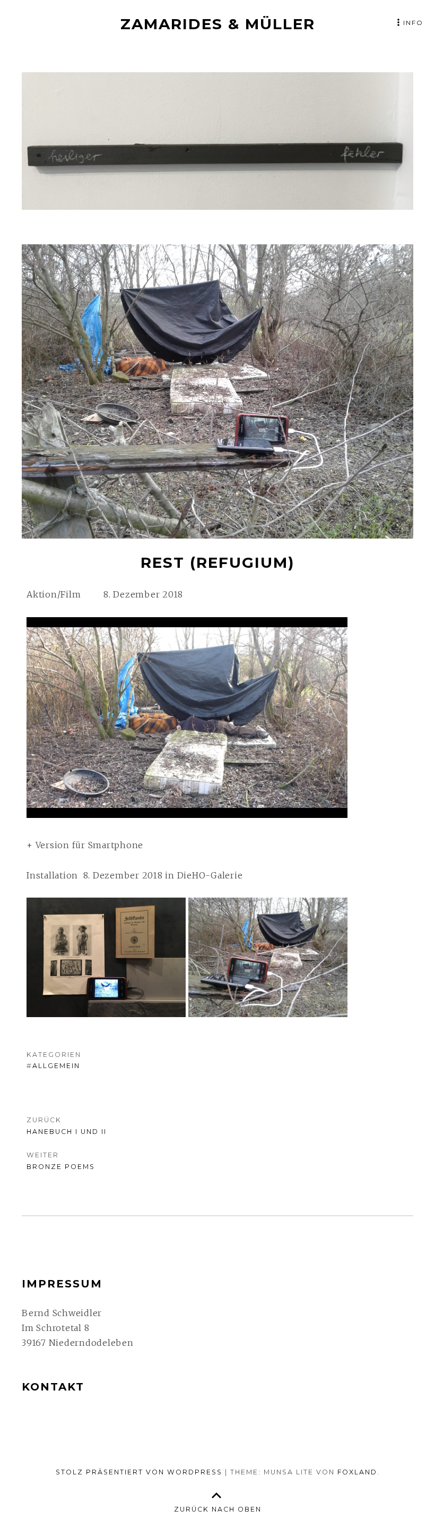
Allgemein (56, 1066)
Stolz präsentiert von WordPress (139, 1472)
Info (413, 23)
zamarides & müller (217, 24)
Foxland (357, 1472)
